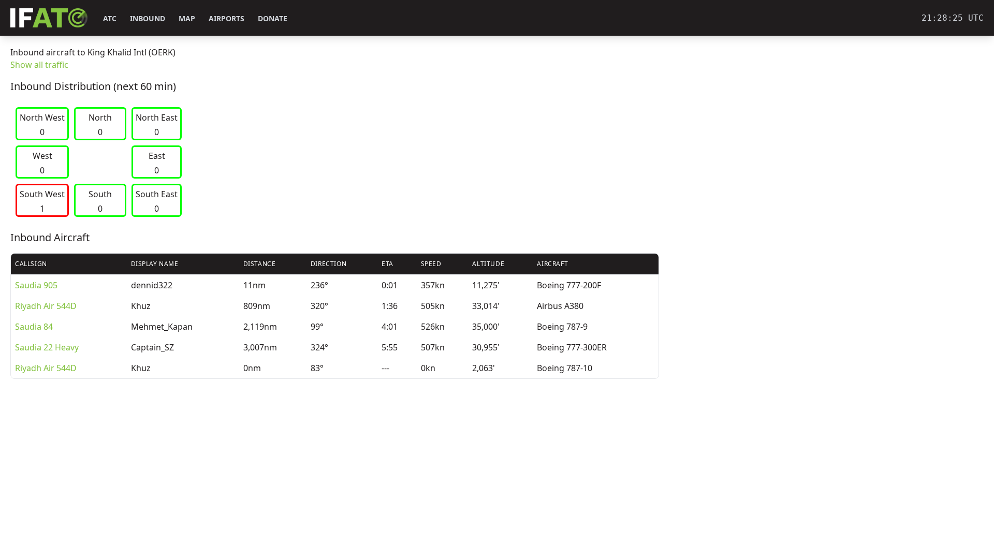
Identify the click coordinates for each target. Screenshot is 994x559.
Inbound (147, 18)
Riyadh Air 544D (46, 306)
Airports (226, 18)
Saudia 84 (34, 326)
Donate (272, 18)
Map (187, 18)
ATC (109, 18)
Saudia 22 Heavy (47, 347)
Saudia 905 (36, 285)
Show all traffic (39, 64)
